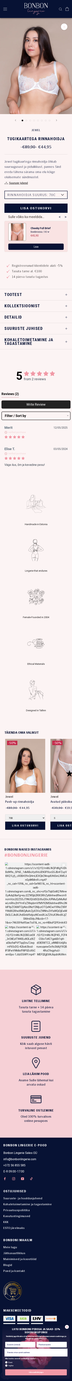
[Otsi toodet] (60, 9)
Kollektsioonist (22, 306)
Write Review (36, 404)
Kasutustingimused (16, 1216)
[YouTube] (22, 1178)
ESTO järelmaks (14, 1228)
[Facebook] (4, 1178)
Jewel (36, 130)
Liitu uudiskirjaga (36, 1372)
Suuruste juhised (23, 328)
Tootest (13, 294)
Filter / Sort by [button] (15, 415)
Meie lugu (10, 1247)
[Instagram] (13, 1178)
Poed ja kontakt (14, 1271)
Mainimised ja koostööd (20, 1259)
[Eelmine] (15, 120)
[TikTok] (31, 1178)
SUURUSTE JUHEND (36, 1037)
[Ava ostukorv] (67, 9)
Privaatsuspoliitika (16, 1210)
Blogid (7, 1265)
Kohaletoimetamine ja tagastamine (28, 341)
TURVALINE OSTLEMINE (36, 1110)
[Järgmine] (56, 120)
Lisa (36, 246)
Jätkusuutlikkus (14, 1253)
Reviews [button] (10, 394)
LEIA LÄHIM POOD (36, 1074)
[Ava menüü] (5, 8)
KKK (6, 1222)
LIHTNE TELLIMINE (36, 1001)
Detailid (13, 317)
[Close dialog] (67, 1327)
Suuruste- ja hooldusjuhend (22, 1198)
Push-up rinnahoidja (19, 801)
